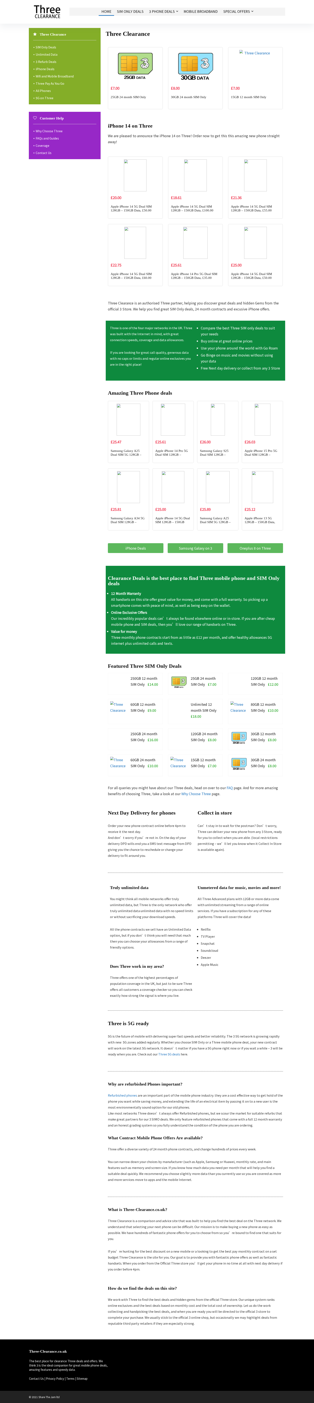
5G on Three (44, 98)
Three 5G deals (169, 1054)
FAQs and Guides (47, 138)
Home (106, 11)
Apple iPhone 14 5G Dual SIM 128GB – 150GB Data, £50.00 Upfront (131, 210)
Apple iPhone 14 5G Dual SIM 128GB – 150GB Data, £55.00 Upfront (251, 210)
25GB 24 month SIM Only (128, 97)
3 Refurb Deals (46, 62)
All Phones (43, 91)
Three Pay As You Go (50, 83)
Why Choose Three (196, 793)
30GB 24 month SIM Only (188, 97)
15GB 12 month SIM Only (248, 97)
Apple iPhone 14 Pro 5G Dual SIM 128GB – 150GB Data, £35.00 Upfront (194, 277)
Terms (70, 1379)
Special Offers (236, 11)
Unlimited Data (46, 54)
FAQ (230, 787)
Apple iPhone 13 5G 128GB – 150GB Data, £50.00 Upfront (260, 522)
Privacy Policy (55, 1379)
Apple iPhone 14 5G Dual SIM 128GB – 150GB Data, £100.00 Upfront (192, 210)
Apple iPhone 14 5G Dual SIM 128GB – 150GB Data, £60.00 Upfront (131, 277)
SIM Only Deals (130, 11)
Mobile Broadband (201, 11)
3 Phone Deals (162, 11)
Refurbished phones (122, 1095)
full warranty (231, 599)
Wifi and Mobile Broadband (55, 76)
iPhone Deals (45, 69)
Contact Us (43, 153)
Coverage (42, 145)
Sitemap (82, 1379)
